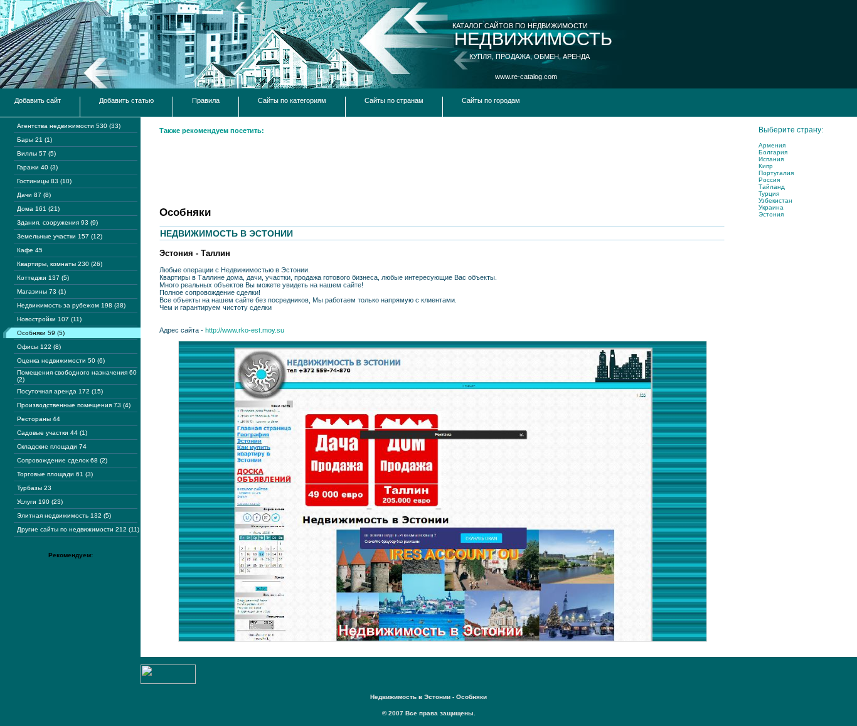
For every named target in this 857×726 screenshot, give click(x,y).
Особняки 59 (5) (41, 332)
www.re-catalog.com (526, 76)
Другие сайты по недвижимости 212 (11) (78, 529)
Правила (206, 100)
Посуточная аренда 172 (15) (60, 391)
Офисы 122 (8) (39, 346)
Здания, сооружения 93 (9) (57, 222)
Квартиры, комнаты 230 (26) (59, 263)
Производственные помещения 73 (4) (73, 405)
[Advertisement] (387, 169)
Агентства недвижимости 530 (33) (68, 125)
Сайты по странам (394, 100)
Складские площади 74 (52, 446)
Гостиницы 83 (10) (44, 181)
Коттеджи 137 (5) (43, 277)
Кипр (766, 166)
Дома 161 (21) (38, 208)
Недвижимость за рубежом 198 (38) (71, 305)
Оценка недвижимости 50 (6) (61, 360)
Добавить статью (126, 100)
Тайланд (772, 186)
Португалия (776, 172)
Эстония (771, 214)
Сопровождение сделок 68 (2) (62, 460)
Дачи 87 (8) (34, 194)
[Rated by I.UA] (168, 681)
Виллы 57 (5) (36, 153)
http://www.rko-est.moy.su (244, 330)
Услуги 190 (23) (40, 501)
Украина (771, 207)
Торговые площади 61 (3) (55, 474)
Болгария (773, 152)
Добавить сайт (37, 100)
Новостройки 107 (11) (49, 319)
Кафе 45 (30, 250)
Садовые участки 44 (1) (52, 432)
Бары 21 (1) (34, 139)
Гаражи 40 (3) (37, 167)
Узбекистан (775, 200)
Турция (769, 193)
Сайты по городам (491, 100)
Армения (772, 145)
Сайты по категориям (292, 100)
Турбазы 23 (34, 487)
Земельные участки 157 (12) (59, 236)
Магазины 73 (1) (41, 291)
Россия (769, 179)
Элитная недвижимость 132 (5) (64, 515)
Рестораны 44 (38, 418)
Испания (771, 159)
